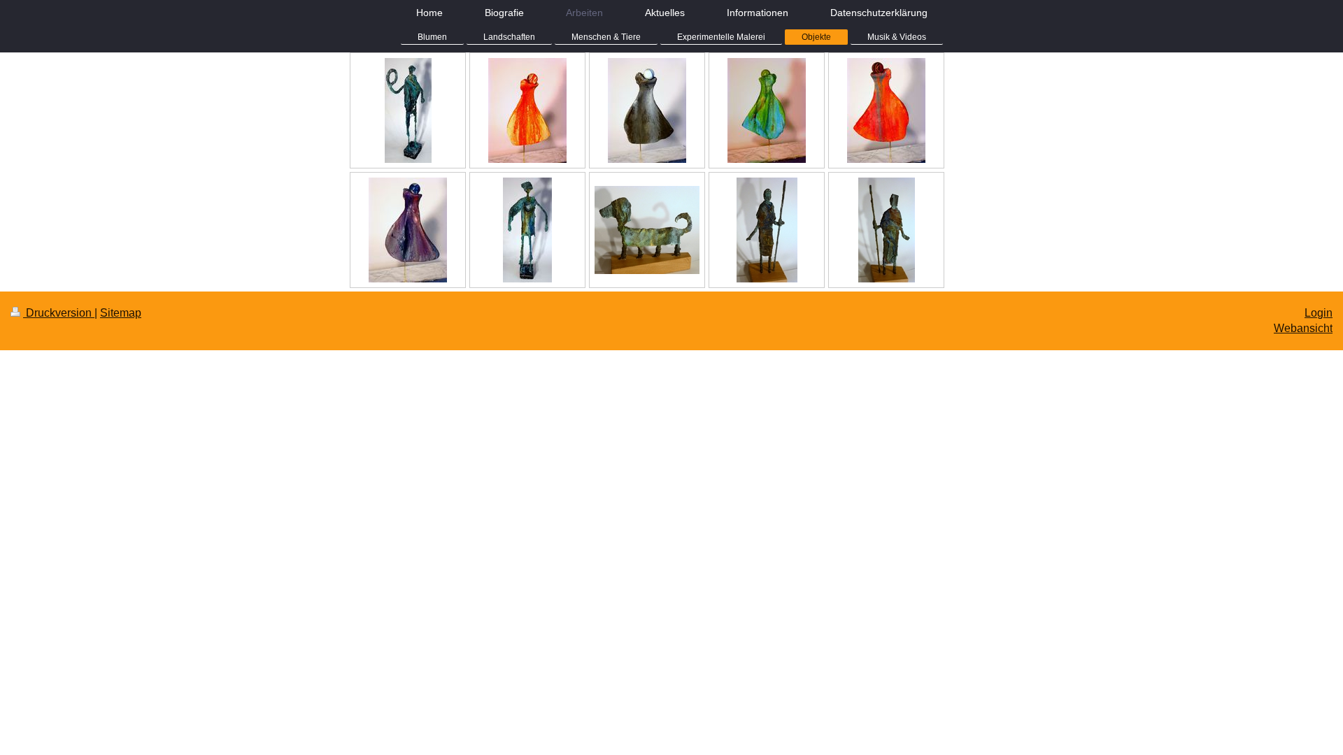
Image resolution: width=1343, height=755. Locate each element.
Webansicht (1303, 328)
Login (1319, 313)
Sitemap (120, 313)
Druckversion (58, 313)
